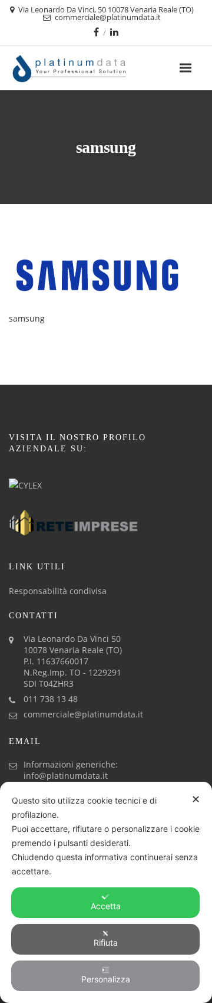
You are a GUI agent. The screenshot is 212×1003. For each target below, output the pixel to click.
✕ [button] (195, 799)
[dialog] (106, 892)
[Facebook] (96, 32)
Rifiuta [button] (106, 943)
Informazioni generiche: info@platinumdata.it (71, 770)
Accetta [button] (106, 906)
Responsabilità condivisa (58, 590)
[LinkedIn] (114, 32)
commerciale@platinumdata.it (83, 714)
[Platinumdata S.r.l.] (90, 68)
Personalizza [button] (105, 979)
